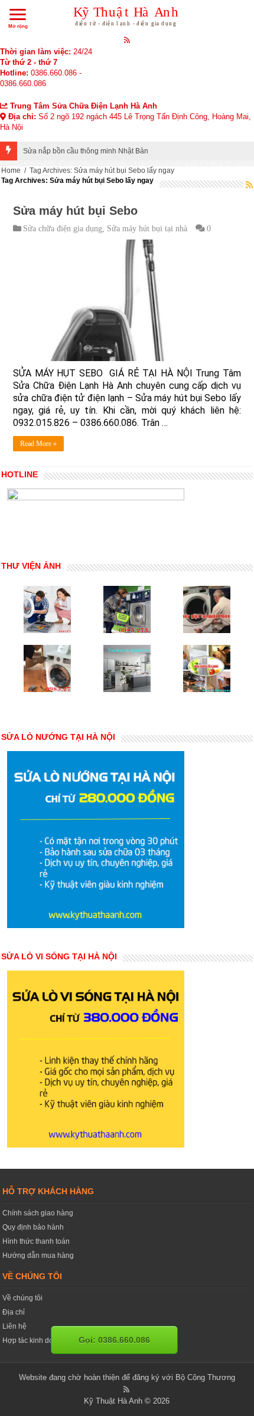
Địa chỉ (13, 1312)
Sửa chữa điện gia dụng (62, 228)
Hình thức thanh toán (36, 1241)
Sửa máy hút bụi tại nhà (147, 228)
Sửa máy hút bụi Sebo (75, 210)
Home (11, 170)
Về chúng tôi (22, 1298)
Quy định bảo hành (33, 1227)
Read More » (38, 444)
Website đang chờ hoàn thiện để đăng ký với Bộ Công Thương (127, 1377)
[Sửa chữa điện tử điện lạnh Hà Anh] (127, 14)
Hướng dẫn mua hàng (38, 1255)
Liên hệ (14, 1326)
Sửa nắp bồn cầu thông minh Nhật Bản (85, 151)
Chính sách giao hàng (37, 1213)
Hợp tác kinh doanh (34, 1340)
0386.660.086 (54, 72)
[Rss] (127, 39)
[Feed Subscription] (249, 184)
